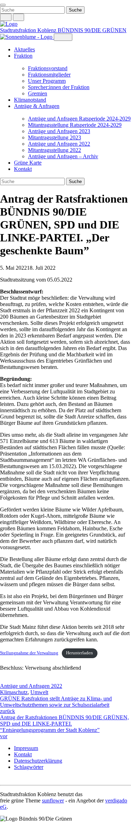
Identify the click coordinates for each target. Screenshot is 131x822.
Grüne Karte (28, 163)
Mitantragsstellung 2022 (54, 150)
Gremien (37, 93)
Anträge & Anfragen (36, 106)
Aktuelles (24, 49)
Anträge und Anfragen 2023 (59, 131)
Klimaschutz (14, 692)
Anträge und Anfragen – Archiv (63, 156)
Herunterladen (79, 652)
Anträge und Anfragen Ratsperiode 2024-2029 (79, 119)
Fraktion (23, 56)
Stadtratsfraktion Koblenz (29, 30)
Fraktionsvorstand (47, 68)
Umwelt (39, 692)
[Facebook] (10, 779)
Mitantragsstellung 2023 (54, 137)
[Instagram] (3, 779)
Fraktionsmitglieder (49, 75)
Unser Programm (47, 81)
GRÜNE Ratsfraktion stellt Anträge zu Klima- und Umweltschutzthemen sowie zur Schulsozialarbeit (56, 705)
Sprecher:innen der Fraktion (58, 87)
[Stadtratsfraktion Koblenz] (8, 24)
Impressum (26, 748)
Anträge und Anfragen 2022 (59, 144)
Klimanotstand (30, 100)
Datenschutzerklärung (38, 761)
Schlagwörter (28, 767)
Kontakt (23, 169)
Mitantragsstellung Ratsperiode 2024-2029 (75, 125)
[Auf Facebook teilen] (3, 680)
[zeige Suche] (6, 17)
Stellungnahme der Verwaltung (29, 652)
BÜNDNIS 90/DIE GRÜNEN (92, 30)
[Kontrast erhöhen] (18, 17)
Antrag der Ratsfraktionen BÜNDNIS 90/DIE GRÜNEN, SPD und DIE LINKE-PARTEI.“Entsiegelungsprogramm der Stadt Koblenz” (64, 726)
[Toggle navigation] (3, 5)
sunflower (53, 800)
